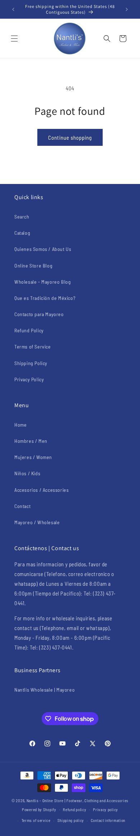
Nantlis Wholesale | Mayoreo (44, 690)
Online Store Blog (33, 265)
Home (20, 425)
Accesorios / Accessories (41, 490)
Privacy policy (105, 809)
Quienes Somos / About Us (42, 249)
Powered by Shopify (39, 809)
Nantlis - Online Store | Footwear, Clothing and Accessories (78, 800)
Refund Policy (29, 330)
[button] (14, 38)
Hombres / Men (30, 441)
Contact (22, 506)
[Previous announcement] (13, 9)
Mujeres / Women (33, 457)
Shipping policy (70, 820)
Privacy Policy (29, 379)
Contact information (108, 820)
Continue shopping (70, 137)
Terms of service (36, 820)
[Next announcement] (127, 9)
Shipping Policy (30, 363)
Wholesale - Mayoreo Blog (42, 282)
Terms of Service (32, 346)
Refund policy (74, 809)
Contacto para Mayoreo (39, 314)
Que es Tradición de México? (44, 298)
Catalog (22, 233)
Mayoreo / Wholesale (37, 522)
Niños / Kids (27, 473)
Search (21, 217)
